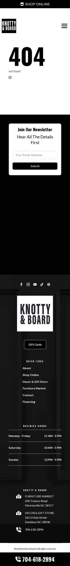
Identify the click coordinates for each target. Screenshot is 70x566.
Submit (35, 166)
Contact (28, 395)
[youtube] (35, 284)
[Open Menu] (64, 26)
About (27, 368)
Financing (29, 401)
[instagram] (28, 284)
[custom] (42, 284)
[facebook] (21, 284)
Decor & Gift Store (35, 381)
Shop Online (31, 374)
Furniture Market (34, 388)
